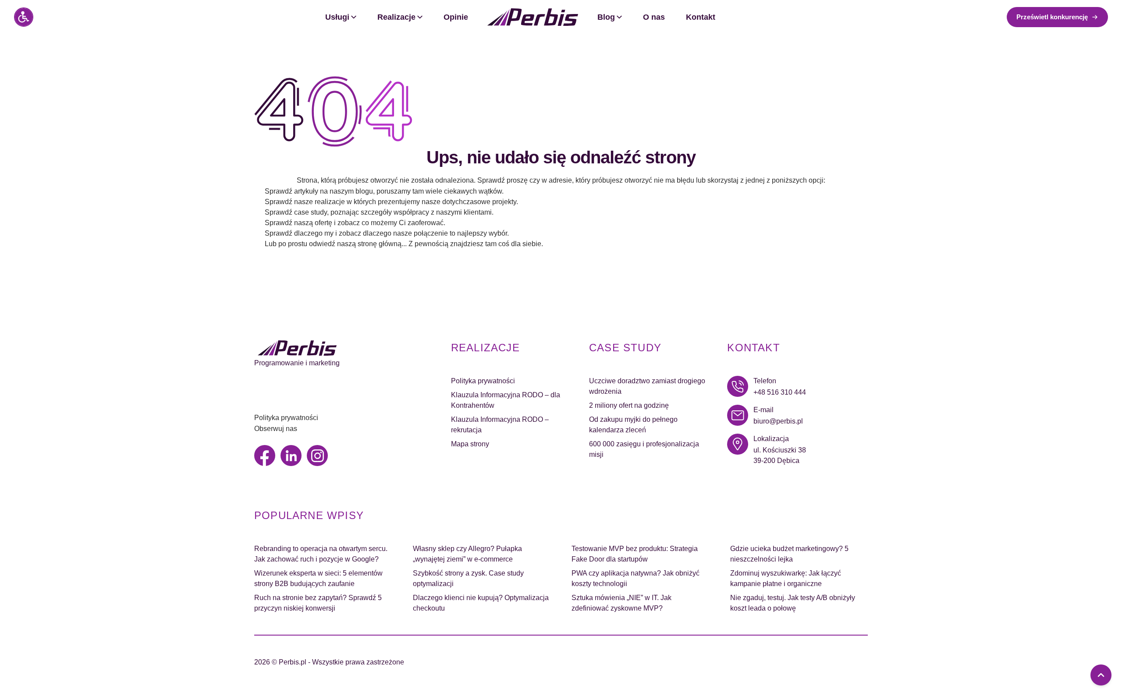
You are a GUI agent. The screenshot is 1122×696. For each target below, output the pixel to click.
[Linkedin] (291, 455)
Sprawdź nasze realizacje (305, 201)
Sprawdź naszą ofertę (298, 222)
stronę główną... (382, 243)
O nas (654, 17)
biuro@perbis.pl (778, 421)
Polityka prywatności (286, 417)
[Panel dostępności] (23, 17)
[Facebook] (264, 455)
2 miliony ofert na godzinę (629, 405)
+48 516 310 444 (779, 392)
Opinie (456, 17)
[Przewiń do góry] (1100, 674)
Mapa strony (470, 444)
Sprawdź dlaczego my (299, 233)
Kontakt (700, 17)
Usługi (337, 17)
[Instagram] (317, 455)
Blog (606, 17)
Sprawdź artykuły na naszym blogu (319, 191)
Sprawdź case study (296, 212)
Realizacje (396, 17)
